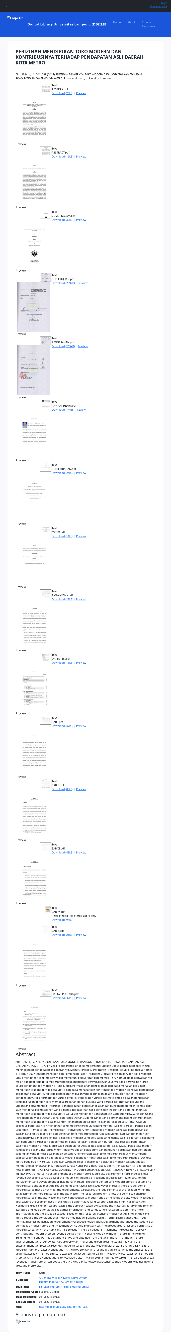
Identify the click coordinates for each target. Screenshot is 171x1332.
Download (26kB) (62, 935)
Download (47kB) (62, 726)
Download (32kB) (62, 998)
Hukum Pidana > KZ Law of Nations (61, 1282)
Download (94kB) (62, 920)
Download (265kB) (63, 346)
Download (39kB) (62, 220)
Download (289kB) (63, 283)
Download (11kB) (62, 536)
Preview (81, 93)
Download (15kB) (62, 663)
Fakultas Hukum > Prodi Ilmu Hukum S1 (64, 1287)
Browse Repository (148, 24)
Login (164, 2)
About (131, 22)
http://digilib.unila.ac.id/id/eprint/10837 (64, 1307)
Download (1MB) (62, 409)
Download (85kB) (62, 789)
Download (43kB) (62, 852)
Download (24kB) (62, 473)
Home (117, 22)
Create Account (158, 6)
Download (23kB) (62, 93)
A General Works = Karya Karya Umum (63, 1278)
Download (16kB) (62, 156)
